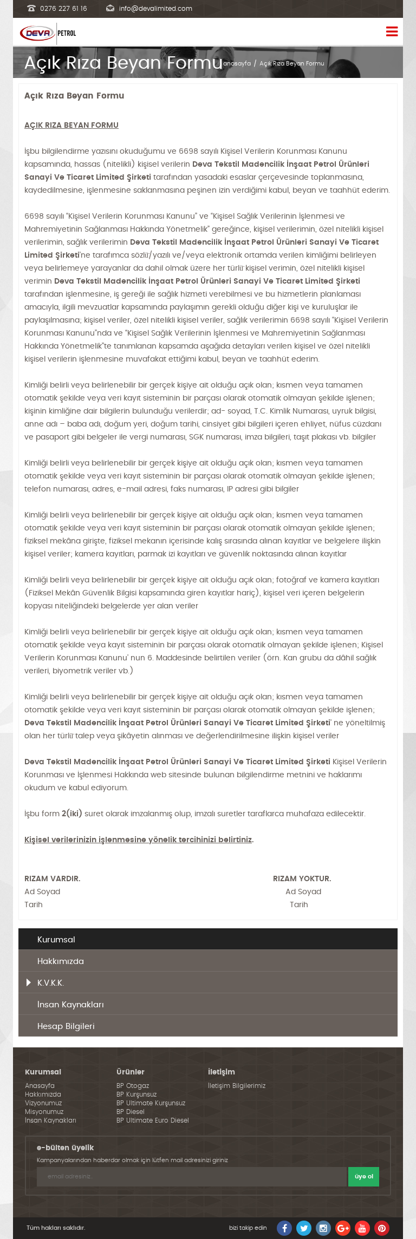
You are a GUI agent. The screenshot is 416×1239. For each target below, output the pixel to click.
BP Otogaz (132, 1086)
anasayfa (237, 64)
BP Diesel (130, 1112)
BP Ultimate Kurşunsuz (150, 1103)
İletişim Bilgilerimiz (236, 1086)
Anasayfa (40, 1086)
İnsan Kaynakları (70, 1005)
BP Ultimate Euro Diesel (152, 1120)
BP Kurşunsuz (136, 1094)
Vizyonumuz (43, 1103)
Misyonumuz (44, 1112)
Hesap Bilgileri (66, 1026)
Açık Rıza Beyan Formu (291, 64)
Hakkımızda (60, 962)
